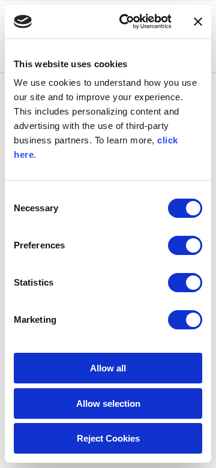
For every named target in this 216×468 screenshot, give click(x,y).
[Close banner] (198, 21)
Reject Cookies (108, 438)
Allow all (108, 368)
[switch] (185, 245)
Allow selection (108, 403)
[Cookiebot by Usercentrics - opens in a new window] (127, 21)
